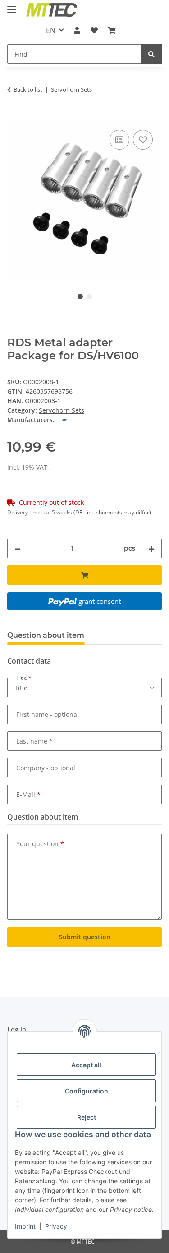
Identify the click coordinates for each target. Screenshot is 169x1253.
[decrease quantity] (17, 548)
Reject (86, 1117)
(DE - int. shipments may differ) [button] (112, 512)
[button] (77, 30)
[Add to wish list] (143, 140)
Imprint (25, 1226)
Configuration (86, 1091)
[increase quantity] (151, 548)
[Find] (151, 54)
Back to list (28, 89)
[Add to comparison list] (119, 140)
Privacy (56, 1226)
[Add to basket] (14, 117)
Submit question (84, 937)
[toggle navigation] (11, 5)
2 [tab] (89, 296)
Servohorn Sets (61, 410)
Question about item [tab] (45, 635)
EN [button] (50, 30)
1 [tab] (80, 296)
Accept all (86, 1065)
